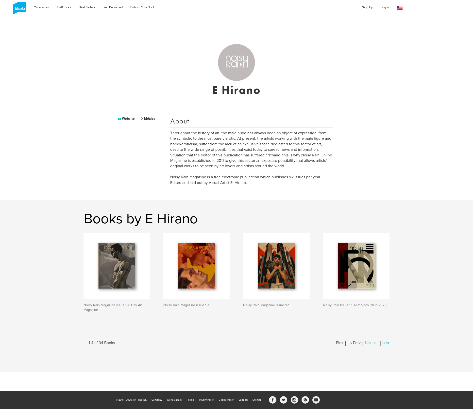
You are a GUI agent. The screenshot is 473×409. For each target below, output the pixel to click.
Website (128, 119)
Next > (370, 342)
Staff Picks (63, 7)
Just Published (113, 7)
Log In (385, 7)
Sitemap (257, 399)
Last (385, 342)
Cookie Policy (226, 399)
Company (157, 399)
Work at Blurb (174, 399)
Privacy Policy (206, 399)
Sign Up (367, 7)
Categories (41, 7)
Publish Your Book (142, 7)
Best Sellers (87, 7)
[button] (400, 8)
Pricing (190, 399)
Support (243, 399)
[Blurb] (18, 9)
